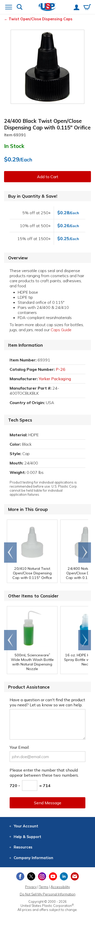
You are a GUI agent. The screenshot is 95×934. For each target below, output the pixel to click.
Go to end (10, 552)
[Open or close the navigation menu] (8, 8)
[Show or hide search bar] (20, 7)
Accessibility (60, 887)
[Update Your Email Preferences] (75, 876)
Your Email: (19, 747)
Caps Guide (61, 329)
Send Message (47, 802)
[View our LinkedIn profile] (64, 876)
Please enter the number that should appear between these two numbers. (44, 773)
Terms (43, 887)
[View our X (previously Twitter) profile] (31, 876)
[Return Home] (47, 7)
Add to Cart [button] (47, 176)
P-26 (60, 369)
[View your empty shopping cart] (87, 7)
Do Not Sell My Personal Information (47, 894)
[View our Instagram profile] (42, 876)
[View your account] (76, 8)
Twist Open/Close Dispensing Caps (40, 19)
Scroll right (84, 552)
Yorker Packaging (55, 378)
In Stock (14, 146)
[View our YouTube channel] (53, 876)
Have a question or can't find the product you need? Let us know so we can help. (47, 702)
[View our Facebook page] (20, 876)
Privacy (31, 887)
